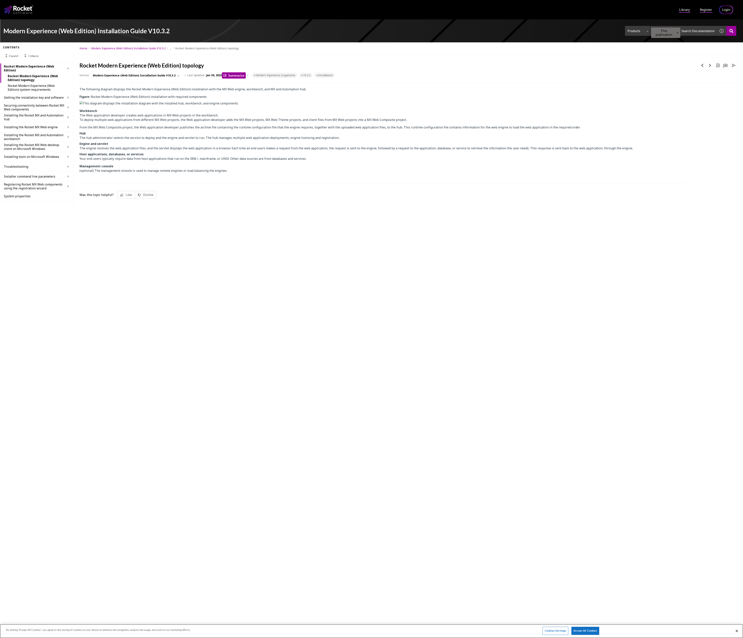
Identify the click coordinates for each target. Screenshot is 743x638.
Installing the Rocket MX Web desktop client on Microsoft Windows (31, 147)
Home (83, 48)
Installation (325, 75)
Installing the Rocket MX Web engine (31, 127)
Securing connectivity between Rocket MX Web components (34, 107)
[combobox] (683, 31)
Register (706, 10)
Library (684, 10)
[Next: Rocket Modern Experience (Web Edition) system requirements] (710, 65)
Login (726, 10)
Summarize (236, 75)
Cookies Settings (555, 630)
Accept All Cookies (585, 630)
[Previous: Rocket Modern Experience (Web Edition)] (702, 65)
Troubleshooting (16, 166)
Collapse (33, 55)
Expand (13, 55)
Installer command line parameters (29, 176)
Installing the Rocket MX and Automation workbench (33, 137)
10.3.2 (307, 75)
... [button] (170, 48)
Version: (84, 75)
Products (633, 31)
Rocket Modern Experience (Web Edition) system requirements (31, 88)
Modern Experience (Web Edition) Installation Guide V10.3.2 (128, 48)
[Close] (737, 631)
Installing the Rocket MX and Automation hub (33, 117)
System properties (17, 196)
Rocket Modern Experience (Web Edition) (29, 68)
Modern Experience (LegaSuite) (275, 75)
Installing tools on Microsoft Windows (31, 157)
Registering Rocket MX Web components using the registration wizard (33, 186)
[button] (677, 32)
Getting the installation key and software (34, 97)
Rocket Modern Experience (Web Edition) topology (33, 78)
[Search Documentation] (731, 31)
